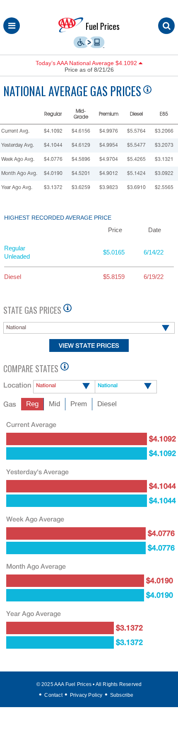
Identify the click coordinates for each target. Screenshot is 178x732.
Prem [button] (78, 404)
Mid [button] (54, 404)
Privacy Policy (86, 695)
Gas (9, 404)
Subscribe (122, 695)
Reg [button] (32, 404)
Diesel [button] (107, 404)
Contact (53, 695)
